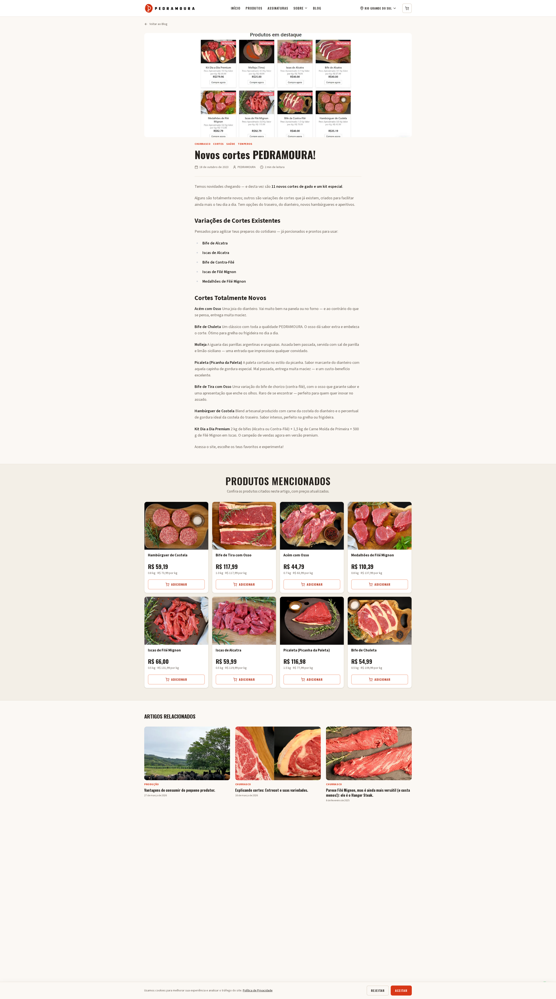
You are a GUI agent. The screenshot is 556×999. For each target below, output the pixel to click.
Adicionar (179, 584)
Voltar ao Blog (158, 24)
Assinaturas (278, 8)
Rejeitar (378, 990)
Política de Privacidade (258, 990)
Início (235, 8)
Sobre (298, 8)
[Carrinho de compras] (407, 8)
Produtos (254, 8)
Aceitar (401, 990)
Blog (317, 8)
